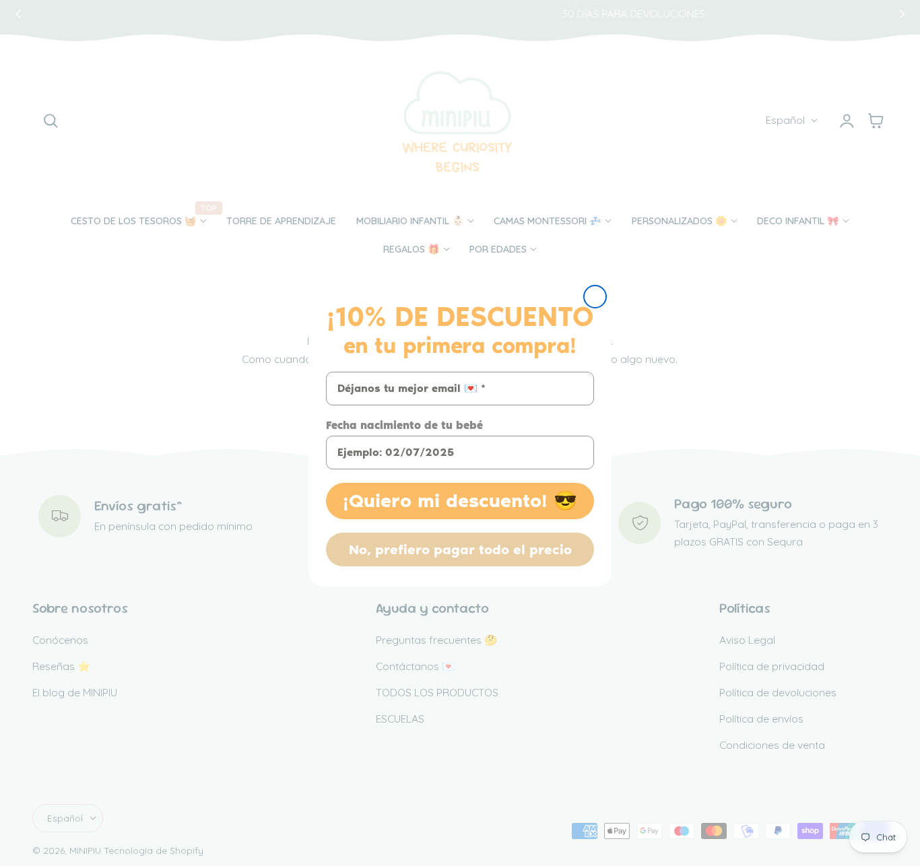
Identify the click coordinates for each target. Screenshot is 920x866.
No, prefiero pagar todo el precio (460, 549)
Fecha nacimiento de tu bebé (404, 425)
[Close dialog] (595, 297)
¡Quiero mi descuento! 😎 (460, 501)
